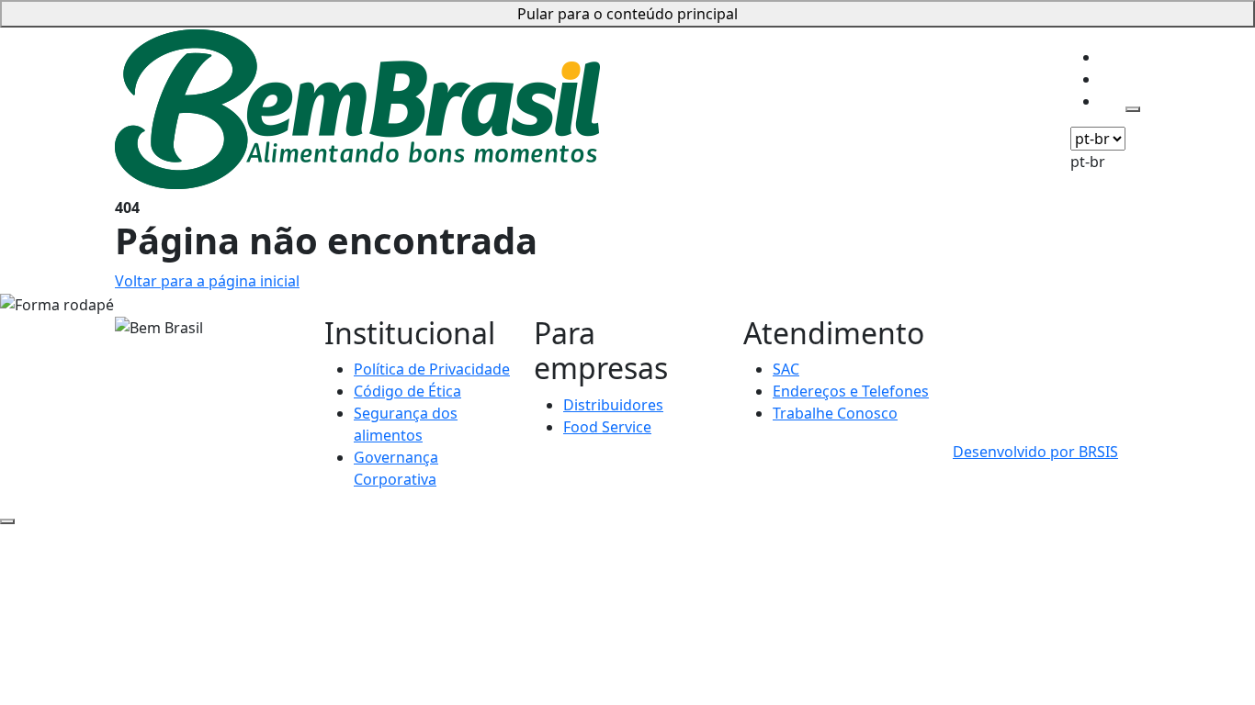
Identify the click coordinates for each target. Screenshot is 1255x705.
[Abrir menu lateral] (1132, 109)
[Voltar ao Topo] (7, 521)
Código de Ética (407, 391)
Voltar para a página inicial (207, 281)
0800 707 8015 (1002, 327)
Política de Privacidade (432, 369)
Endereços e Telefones (851, 391)
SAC (786, 369)
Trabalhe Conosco (835, 413)
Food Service (607, 427)
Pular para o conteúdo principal (627, 14)
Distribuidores (613, 405)
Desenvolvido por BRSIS (1035, 452)
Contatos (633, 28)
